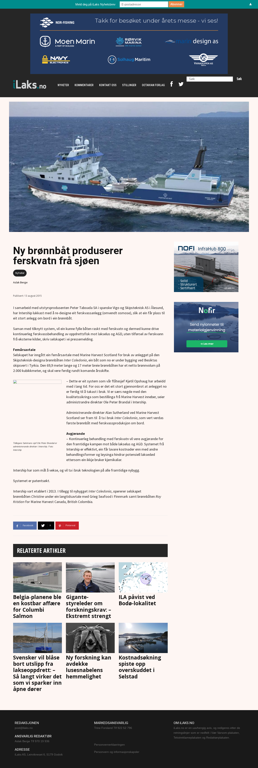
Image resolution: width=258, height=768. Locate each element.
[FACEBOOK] (171, 85)
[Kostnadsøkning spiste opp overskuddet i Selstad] (143, 638)
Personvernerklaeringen (109, 744)
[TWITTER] (181, 85)
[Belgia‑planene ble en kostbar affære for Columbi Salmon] (37, 577)
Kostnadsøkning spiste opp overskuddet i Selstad (140, 667)
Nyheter (19, 273)
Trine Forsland (103, 727)
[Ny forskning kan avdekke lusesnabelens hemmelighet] (90, 638)
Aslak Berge (20, 282)
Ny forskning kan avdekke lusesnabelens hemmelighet (88, 667)
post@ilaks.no (24, 727)
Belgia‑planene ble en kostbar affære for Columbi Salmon (37, 606)
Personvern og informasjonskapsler (116, 751)
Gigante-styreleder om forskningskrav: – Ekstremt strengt (88, 606)
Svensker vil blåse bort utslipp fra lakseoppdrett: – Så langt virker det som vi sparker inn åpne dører (37, 673)
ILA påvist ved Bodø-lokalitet (137, 600)
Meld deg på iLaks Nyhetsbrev (95, 4)
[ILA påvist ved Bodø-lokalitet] (143, 577)
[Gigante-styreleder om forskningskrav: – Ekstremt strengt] (90, 577)
